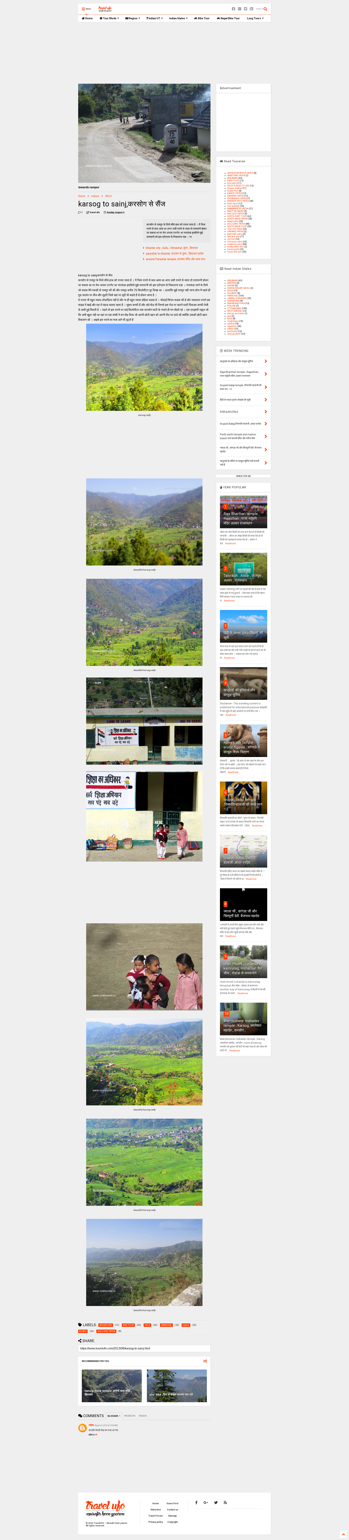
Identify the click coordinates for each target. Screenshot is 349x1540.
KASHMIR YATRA (235, 196)
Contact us (172, 1509)
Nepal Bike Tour (230, 18)
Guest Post (232, 191)
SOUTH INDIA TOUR (237, 226)
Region (132, 18)
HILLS (108, 196)
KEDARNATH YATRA (237, 198)
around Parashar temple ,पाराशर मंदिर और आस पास (175, 259)
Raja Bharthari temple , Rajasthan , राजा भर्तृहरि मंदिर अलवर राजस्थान (241, 518)
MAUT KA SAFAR (235, 211)
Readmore (230, 543)
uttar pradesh (234, 334)
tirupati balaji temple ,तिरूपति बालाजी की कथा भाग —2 (243, 804)
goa (229, 316)
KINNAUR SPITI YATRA (238, 201)
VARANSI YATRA (235, 231)
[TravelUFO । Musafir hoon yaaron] (105, 10)
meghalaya (232, 321)
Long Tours (254, 18)
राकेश (91, 1425)
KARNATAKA (233, 301)
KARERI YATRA (234, 193)
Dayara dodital (234, 188)
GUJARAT (232, 293)
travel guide (233, 249)
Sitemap (172, 1516)
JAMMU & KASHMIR (237, 298)
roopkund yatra (234, 244)
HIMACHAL (232, 295)
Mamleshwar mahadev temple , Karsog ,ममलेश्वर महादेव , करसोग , (242, 1025)
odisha (230, 323)
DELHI (230, 290)
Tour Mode (109, 18)
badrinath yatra (234, 234)
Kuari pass (232, 203)
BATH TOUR (233, 180)
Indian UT (154, 18)
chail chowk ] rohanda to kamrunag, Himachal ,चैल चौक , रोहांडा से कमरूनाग (243, 968)
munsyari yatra (234, 241)
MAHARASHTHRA (236, 303)
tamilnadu (232, 331)
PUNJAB (231, 306)
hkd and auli (233, 236)
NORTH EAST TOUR (237, 216)
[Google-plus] (239, 9)
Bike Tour (203, 18)
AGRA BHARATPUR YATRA (240, 173)
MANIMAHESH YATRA (237, 208)
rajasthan (232, 326)
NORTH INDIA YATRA (237, 218)
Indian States (177, 18)
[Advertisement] (174, 52)
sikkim (230, 328)
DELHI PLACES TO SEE (238, 185)
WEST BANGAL (234, 311)
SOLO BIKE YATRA (236, 224)
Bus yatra (232, 183)
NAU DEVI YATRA (235, 213)
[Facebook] (233, 9)
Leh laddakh (233, 206)
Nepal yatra (232, 221)
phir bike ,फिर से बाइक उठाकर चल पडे (171, 1394)
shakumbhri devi (235, 246)
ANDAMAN (232, 178)
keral (229, 318)
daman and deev (235, 313)
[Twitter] (245, 9)
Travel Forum (156, 1516)
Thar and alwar (234, 229)
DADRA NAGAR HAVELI (238, 288)
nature (95, 196)
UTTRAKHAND (234, 308)
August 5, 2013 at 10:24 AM (106, 1425)
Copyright (172, 1522)
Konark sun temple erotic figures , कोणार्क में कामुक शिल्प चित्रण (242, 747)
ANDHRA (231, 283)
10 (226, 1013)
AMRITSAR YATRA (236, 175)
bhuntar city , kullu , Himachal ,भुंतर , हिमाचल (172, 248)
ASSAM (230, 285)
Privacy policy (156, 1522)
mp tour (231, 239)
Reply (92, 1435)
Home (89, 18)
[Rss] (251, 9)
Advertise (155, 1509)
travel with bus (234, 252)
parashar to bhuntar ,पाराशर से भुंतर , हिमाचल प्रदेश (175, 253)
